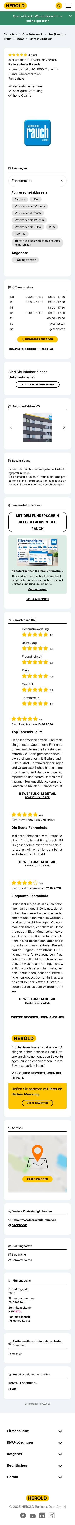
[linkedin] (42, 1515)
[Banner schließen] (70, 16)
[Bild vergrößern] (57, 418)
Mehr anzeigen (37, 589)
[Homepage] (15, 5)
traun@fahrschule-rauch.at (30, 348)
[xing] (52, 1515)
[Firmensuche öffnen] (59, 5)
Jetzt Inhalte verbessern (38, 384)
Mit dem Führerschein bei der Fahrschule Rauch (37, 522)
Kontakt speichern (22, 1383)
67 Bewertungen (18, 60)
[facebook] (23, 1515)
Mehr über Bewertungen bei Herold (36, 1075)
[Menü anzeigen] (68, 6)
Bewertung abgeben (44, 60)
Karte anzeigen (37, 1179)
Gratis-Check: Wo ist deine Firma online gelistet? (37, 18)
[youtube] (33, 1515)
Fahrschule (15, 1353)
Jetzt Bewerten (37, 1103)
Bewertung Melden (37, 797)
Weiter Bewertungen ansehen (37, 1017)
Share (13, 1389)
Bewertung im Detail (37, 794)
